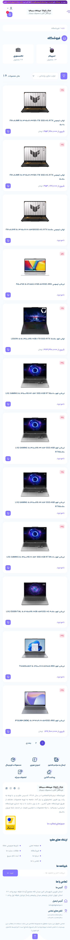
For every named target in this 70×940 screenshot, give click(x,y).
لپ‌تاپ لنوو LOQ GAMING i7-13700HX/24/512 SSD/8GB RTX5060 (35, 393)
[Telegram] (15, 788)
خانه (63, 28)
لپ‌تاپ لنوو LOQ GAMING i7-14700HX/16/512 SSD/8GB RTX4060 (36, 557)
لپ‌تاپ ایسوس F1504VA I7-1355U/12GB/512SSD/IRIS (40, 284)
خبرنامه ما (61, 866)
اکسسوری (18, 56)
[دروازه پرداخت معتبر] (10, 829)
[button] (8, 131)
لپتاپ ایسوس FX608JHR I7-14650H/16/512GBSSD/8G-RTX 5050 (35, 229)
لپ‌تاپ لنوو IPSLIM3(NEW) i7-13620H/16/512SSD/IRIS (40, 720)
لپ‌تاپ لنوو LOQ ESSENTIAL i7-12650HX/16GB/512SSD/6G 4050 (35, 611)
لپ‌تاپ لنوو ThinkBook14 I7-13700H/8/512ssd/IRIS (42, 666)
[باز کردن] (8, 8)
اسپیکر (51, 56)
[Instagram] (11, 788)
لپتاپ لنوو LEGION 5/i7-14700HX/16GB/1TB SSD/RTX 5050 (38, 339)
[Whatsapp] (19, 788)
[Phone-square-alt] (6, 788)
